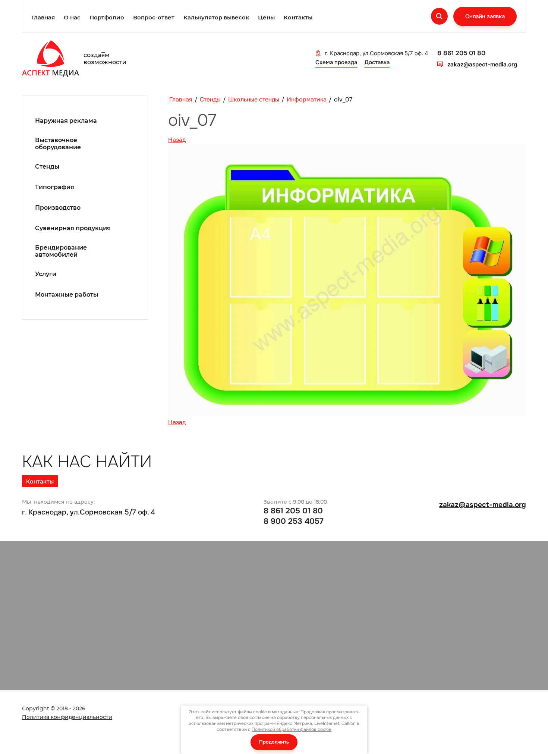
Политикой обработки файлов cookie (291, 729)
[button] (485, 16)
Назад (177, 140)
